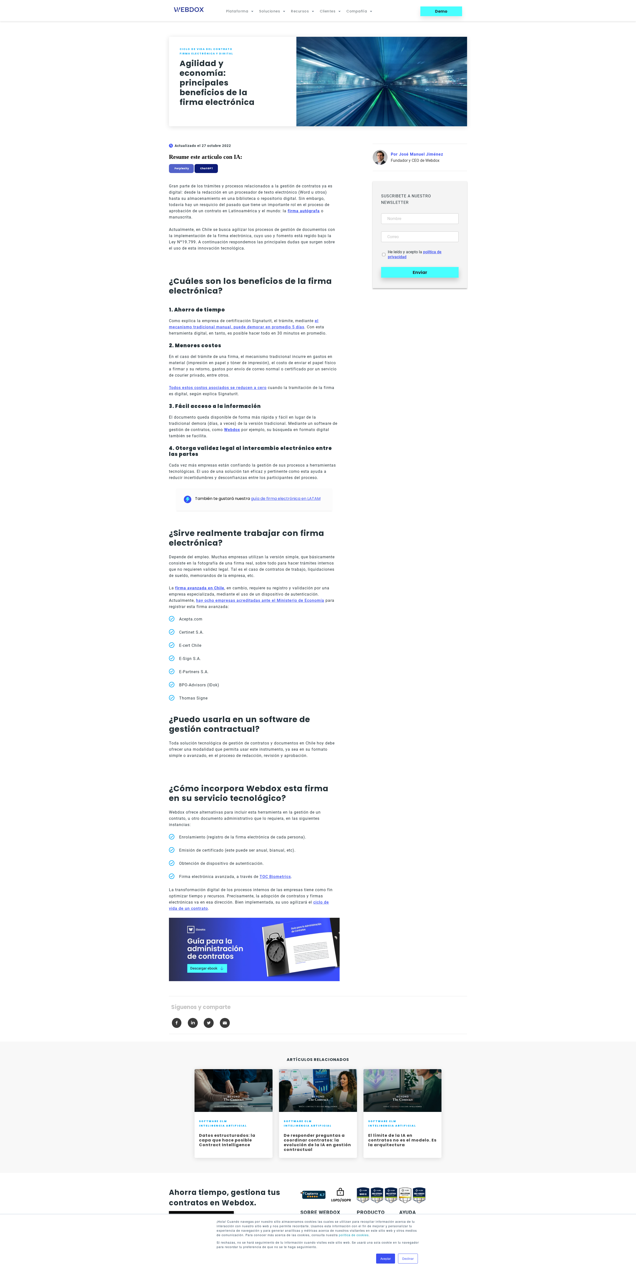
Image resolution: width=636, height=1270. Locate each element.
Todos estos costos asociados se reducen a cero (218, 387)
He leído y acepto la (414, 254)
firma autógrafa (304, 211)
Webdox (232, 429)
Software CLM (213, 1121)
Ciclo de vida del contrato (206, 49)
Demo (441, 11)
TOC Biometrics (275, 876)
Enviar (420, 272)
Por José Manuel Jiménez (417, 154)
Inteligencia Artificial (223, 1126)
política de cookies (354, 1235)
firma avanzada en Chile (199, 588)
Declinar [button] (408, 1258)
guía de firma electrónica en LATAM (285, 498)
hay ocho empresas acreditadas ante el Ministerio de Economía (260, 600)
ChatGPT (206, 168)
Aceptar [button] (385, 1258)
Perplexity (181, 168)
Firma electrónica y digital (206, 53)
